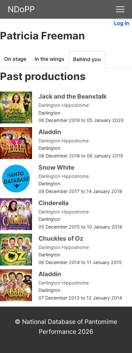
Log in (121, 23)
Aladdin (49, 132)
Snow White (56, 167)
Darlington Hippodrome (63, 105)
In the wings (49, 59)
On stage (15, 59)
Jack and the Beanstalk (72, 96)
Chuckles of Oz (60, 238)
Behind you (87, 59)
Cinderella (53, 203)
